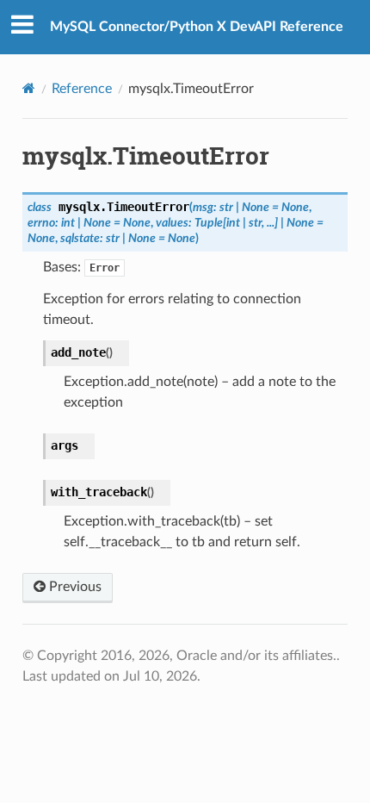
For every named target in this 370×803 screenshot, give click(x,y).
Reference (82, 89)
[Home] (28, 88)
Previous (74, 587)
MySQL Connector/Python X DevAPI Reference (196, 27)
